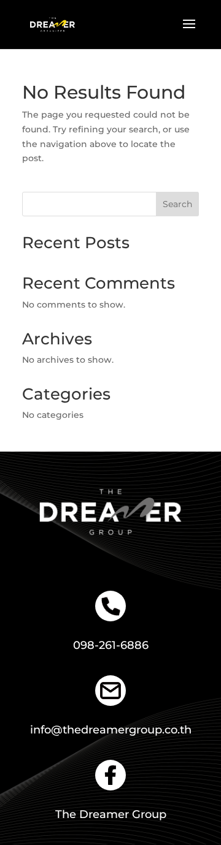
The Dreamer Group (110, 814)
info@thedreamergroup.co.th (111, 730)
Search (177, 204)
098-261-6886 (111, 645)
